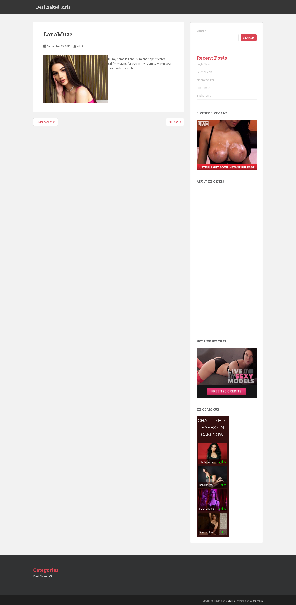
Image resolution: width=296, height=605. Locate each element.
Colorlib (230, 600)
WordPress (256, 600)
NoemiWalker (205, 80)
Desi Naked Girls (53, 7)
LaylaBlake (204, 64)
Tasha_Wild (204, 95)
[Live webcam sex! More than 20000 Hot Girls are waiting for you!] (227, 145)
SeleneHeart (204, 72)
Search (201, 31)
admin (80, 46)
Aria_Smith (203, 88)
